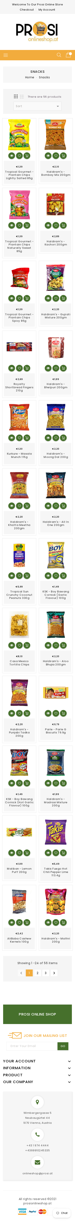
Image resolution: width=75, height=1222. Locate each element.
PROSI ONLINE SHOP (37, 1014)
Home (29, 77)
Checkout (27, 10)
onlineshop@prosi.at (37, 1173)
